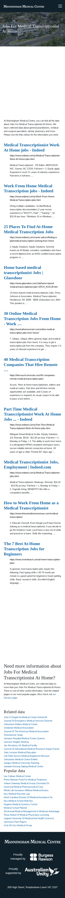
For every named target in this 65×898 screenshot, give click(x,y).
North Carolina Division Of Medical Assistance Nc (28, 797)
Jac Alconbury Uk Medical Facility (20, 745)
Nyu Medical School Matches (18, 800)
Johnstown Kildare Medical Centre (20, 724)
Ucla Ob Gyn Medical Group (18, 825)
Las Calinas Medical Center (17, 776)
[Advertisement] (32, 82)
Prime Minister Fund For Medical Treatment (25, 779)
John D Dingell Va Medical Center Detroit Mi (25, 717)
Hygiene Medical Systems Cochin (20, 804)
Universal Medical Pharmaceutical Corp (23, 786)
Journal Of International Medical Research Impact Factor (32, 749)
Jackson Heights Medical (16, 742)
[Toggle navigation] (60, 6)
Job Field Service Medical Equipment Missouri (26, 756)
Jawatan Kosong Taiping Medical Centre (23, 766)
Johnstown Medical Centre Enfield (20, 759)
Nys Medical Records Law (17, 793)
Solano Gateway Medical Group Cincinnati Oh (26, 783)
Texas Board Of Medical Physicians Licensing (26, 814)
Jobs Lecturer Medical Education (20, 752)
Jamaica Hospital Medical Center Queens (24, 738)
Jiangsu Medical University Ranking (21, 763)
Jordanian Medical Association (19, 727)
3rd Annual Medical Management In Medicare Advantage (31, 811)
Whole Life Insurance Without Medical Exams (26, 790)
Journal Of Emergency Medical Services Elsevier (28, 720)
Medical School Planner (15, 807)
